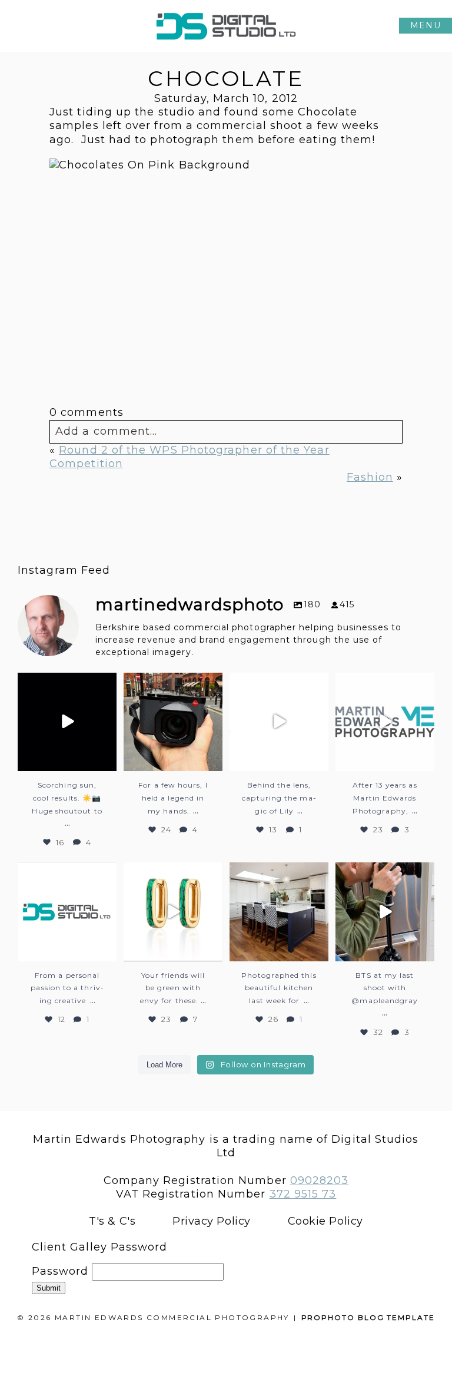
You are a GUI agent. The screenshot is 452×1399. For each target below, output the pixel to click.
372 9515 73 (303, 1194)
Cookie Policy (325, 1221)
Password (60, 1271)
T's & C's (112, 1221)
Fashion (370, 477)
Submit (48, 1288)
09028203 (319, 1180)
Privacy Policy (211, 1221)
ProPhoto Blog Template (368, 1317)
